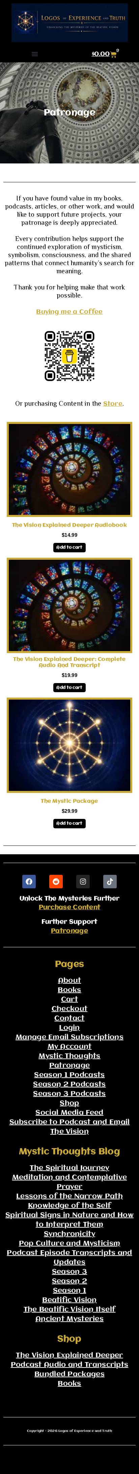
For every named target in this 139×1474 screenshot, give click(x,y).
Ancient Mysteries (69, 1319)
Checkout (69, 1009)
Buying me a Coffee (69, 312)
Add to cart (69, 547)
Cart (69, 999)
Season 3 (69, 1272)
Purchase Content (70, 907)
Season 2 (69, 1281)
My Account (70, 1046)
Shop (69, 1103)
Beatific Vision (69, 1300)
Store (113, 404)
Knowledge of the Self (69, 1205)
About (69, 980)
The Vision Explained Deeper (69, 1355)
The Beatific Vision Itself (70, 1309)
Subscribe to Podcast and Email (69, 1122)
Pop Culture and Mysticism (69, 1243)
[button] (35, 54)
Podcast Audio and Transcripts (70, 1365)
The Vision (69, 1131)
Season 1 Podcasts (69, 1075)
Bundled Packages (69, 1374)
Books (69, 990)
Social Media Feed (69, 1112)
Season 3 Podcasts (69, 1094)
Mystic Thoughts (69, 1056)
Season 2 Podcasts (69, 1084)
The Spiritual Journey (69, 1168)
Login (69, 1028)
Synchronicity (69, 1234)
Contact (69, 1018)
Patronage (69, 931)
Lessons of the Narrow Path (69, 1196)
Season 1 (69, 1290)
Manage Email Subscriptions (69, 1037)
